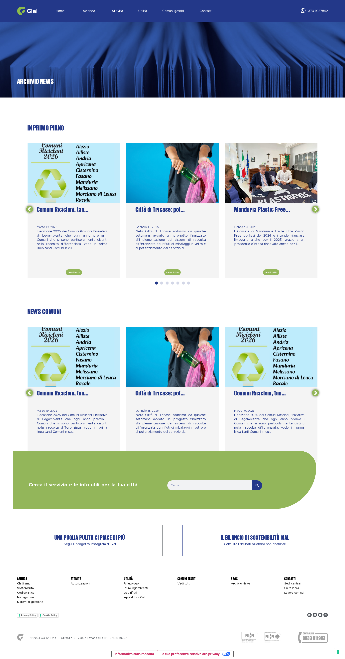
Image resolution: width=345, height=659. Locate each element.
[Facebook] (315, 615)
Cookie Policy (50, 615)
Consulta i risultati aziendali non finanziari (255, 544)
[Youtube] (320, 615)
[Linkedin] (309, 615)
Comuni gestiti (173, 11)
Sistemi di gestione (30, 602)
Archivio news (240, 583)
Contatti (206, 11)
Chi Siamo (24, 583)
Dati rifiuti (130, 592)
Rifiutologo (131, 583)
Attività (117, 11)
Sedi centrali (292, 583)
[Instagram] (325, 615)
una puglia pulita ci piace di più (90, 538)
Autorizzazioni (80, 583)
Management (26, 597)
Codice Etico (26, 592)
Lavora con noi (294, 592)
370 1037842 (318, 11)
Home (60, 11)
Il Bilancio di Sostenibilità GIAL (255, 538)
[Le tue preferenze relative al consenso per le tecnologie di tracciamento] (338, 652)
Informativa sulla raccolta (134, 654)
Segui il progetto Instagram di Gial (90, 544)
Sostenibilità (25, 588)
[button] (29, 209)
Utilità (142, 11)
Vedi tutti (183, 583)
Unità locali (291, 588)
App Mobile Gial (134, 597)
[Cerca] (257, 485)
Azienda (89, 11)
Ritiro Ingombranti (136, 588)
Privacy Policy (28, 615)
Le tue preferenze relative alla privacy (190, 654)
